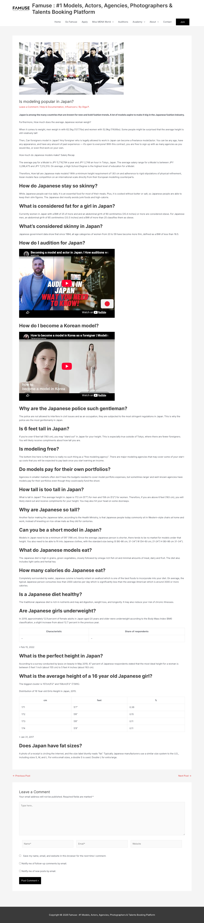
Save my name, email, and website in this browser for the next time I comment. (64, 855)
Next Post (184, 776)
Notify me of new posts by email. (39, 871)
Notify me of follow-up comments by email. (44, 863)
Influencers (71, 106)
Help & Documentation (52, 106)
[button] (112, 21)
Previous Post (21, 776)
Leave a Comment (28, 106)
